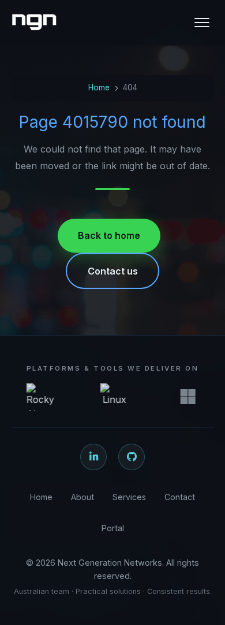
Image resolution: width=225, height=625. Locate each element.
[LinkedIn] (93, 457)
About (82, 497)
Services (129, 497)
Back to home (109, 235)
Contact (179, 497)
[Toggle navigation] (202, 22)
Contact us (113, 271)
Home (99, 87)
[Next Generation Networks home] (34, 22)
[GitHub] (131, 457)
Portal (113, 528)
